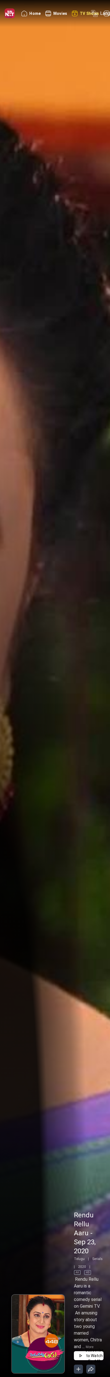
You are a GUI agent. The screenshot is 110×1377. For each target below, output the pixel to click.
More (89, 1347)
